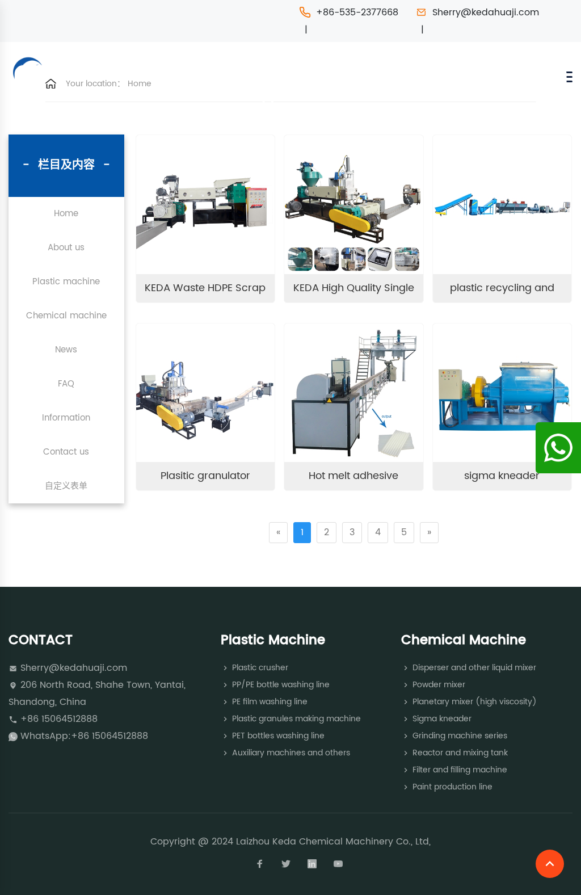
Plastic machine (66, 282)
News (66, 350)
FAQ (66, 384)
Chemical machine (66, 316)
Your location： (95, 84)
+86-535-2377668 (357, 12)
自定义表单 (66, 486)
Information (66, 418)
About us (66, 248)
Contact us (66, 452)
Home (139, 83)
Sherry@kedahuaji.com (485, 12)
